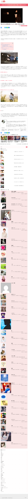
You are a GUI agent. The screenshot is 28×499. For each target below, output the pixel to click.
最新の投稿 (5, 49)
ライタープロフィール (6, 48)
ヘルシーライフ (3, 481)
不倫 (1, 452)
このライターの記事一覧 (24, 206)
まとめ (2, 47)
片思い (2, 456)
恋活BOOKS (2, 485)
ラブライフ (2, 491)
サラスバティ (13, 239)
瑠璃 (12, 343)
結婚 (1, 476)
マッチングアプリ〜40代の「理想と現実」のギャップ (16, 129)
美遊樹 (12, 245)
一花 (12, 264)
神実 (12, 276)
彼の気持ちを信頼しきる (5, 45)
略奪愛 (2, 462)
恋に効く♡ (2, 466)
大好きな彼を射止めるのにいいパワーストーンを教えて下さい (11, 141)
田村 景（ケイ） (13, 294)
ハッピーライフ (3, 480)
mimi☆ (12, 394)
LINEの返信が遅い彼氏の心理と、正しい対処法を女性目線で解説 (11, 130)
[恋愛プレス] (7, 1)
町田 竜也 (12, 400)
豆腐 (12, 425)
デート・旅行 (2, 472)
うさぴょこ (12, 210)
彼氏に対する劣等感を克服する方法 (5, 44)
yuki (12, 413)
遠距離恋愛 (2, 461)
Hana (12, 251)
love (1, 451)
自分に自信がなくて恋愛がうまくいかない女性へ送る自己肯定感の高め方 (23, 130)
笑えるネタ (2, 467)
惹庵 (12, 368)
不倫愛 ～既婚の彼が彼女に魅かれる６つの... (19, 155)
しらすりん (12, 313)
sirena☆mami (13, 197)
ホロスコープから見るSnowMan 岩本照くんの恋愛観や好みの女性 (4, 141)
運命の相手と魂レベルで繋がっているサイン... (19, 170)
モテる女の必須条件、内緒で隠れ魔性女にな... (19, 185)
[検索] (26, 147)
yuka (12, 442)
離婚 (1, 490)
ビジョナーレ (13, 419)
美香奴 (12, 221)
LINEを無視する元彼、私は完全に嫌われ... (18, 174)
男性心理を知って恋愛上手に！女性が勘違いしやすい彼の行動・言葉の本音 (4, 130)
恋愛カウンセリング (3, 482)
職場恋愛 (2, 475)
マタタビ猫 (12, 349)
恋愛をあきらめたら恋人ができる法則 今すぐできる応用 (17, 141)
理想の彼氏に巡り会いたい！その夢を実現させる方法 (24, 141)
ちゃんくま (12, 300)
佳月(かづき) (13, 374)
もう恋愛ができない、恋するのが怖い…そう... (19, 151)
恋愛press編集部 (13, 191)
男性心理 (2, 477)
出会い (2, 471)
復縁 (1, 457)
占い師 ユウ (13, 227)
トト (12, 270)
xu (11, 319)
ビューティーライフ (3, 486)
